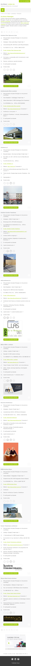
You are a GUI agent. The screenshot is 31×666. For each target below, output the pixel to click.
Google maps (21, 42)
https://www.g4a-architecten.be (14, 298)
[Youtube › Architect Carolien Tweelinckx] (14, 251)
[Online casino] (15, 634)
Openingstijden (7, 177)
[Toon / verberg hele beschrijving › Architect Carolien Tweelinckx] (16, 235)
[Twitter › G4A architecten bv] (4, 318)
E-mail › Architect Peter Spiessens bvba (12, 50)
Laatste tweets (7, 311)
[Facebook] (15, 659)
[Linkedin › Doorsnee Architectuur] (11, 440)
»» (17, 32)
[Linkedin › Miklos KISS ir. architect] (11, 380)
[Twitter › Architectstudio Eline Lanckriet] (4, 124)
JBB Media (14, 662)
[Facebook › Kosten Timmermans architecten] (7, 561)
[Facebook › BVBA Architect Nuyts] (7, 501)
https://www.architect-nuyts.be (14, 487)
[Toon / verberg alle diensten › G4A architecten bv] (16, 305)
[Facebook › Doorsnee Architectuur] (7, 440)
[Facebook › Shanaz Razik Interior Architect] (7, 613)
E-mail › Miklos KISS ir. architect (10, 359)
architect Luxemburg (5, 21)
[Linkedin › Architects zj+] (11, 183)
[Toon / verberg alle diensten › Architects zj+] (16, 174)
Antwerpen (5, 42)
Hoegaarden (14, 475)
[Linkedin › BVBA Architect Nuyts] (11, 501)
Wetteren (14, 584)
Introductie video (20, 374)
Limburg (5, 351)
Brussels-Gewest (7, 154)
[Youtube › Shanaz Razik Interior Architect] (14, 613)
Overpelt (10, 532)
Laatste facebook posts (9, 245)
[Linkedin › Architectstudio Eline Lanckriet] (11, 124)
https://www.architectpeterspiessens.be (16, 53)
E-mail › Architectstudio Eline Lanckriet (11, 106)
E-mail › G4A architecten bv (9, 295)
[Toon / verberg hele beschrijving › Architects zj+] (16, 169)
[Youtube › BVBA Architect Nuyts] (14, 501)
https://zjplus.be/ (11, 166)
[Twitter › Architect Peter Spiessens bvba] (4, 70)
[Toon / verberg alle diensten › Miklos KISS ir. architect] (16, 368)
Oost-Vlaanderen (7, 97)
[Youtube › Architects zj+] (14, 183)
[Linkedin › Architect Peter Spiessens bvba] (11, 70)
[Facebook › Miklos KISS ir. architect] (7, 380)
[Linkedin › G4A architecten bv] (11, 318)
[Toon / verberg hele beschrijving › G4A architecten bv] (16, 301)
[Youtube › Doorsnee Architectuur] (14, 440)
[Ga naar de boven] (29, 86)
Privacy (18, 662)
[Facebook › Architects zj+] (7, 183)
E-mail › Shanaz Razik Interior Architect (12, 593)
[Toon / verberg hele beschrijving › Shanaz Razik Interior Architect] (16, 599)
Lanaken (10, 351)
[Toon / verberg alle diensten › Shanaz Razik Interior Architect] (16, 603)
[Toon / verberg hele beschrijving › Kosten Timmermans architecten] (16, 548)
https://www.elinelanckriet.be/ (14, 108)
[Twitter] (12, 659)
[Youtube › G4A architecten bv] (14, 318)
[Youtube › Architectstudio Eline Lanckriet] (14, 124)
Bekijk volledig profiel (11, 86)
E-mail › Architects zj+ (8, 163)
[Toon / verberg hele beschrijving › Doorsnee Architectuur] (16, 423)
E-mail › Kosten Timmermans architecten (12, 542)
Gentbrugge (14, 97)
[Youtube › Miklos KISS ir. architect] (14, 380)
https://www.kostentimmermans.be (15, 544)
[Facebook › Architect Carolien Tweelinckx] (7, 251)
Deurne (10, 409)
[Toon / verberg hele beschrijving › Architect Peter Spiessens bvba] (16, 58)
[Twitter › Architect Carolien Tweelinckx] (4, 251)
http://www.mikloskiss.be (13, 362)
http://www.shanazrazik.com (14, 596)
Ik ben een (24, 1)
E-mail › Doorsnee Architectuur (10, 417)
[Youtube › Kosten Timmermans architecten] (14, 561)
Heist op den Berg (13, 42)
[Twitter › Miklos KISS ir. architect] (4, 380)
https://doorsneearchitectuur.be (14, 420)
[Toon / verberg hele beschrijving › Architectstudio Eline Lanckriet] (16, 111)
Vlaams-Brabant (6, 475)
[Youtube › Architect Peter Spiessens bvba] (14, 70)
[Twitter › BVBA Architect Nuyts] (4, 501)
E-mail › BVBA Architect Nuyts (10, 484)
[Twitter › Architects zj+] (4, 183)
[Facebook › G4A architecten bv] (7, 318)
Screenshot (6, 54)
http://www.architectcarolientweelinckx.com (17, 231)
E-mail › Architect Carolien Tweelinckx (11, 228)
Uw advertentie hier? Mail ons (15, 648)
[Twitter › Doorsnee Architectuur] (4, 440)
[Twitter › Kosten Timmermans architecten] (4, 561)
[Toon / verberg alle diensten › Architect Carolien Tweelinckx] (16, 239)
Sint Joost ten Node (16, 154)
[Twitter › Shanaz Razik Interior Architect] (4, 613)
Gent (13, 287)
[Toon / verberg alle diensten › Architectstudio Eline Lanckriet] (16, 115)
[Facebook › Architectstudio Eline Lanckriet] (7, 124)
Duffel (10, 219)
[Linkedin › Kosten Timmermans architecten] (11, 561)
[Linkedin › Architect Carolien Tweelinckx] (11, 251)
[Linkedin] (18, 659)
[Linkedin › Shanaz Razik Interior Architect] (11, 613)
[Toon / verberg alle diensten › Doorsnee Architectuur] (16, 427)
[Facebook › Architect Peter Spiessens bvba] (7, 70)
